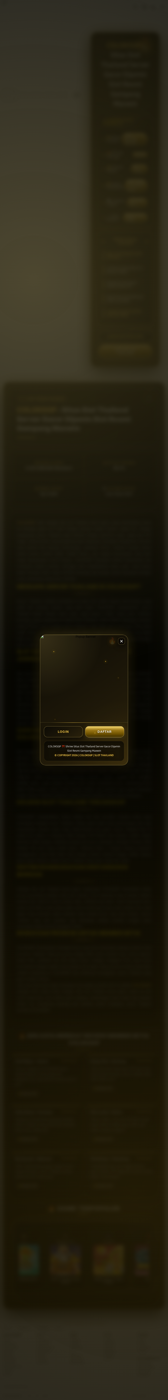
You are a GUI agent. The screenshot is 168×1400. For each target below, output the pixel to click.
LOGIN (63, 731)
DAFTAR (105, 731)
